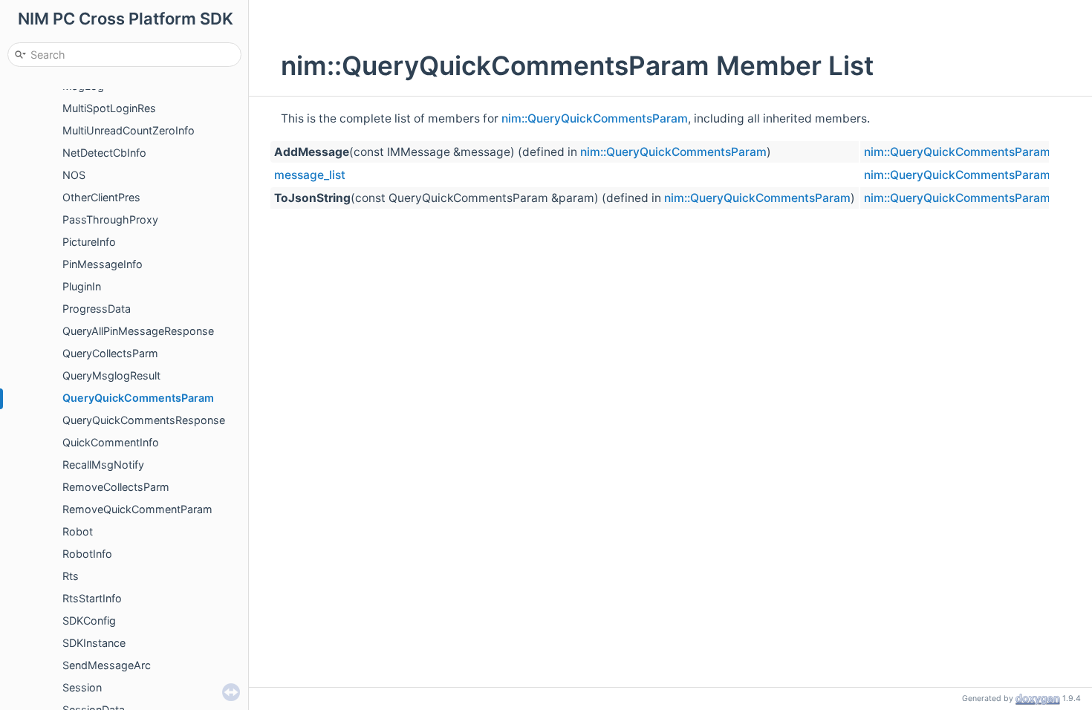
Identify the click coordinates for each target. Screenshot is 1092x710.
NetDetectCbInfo (104, 152)
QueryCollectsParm (110, 353)
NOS (73, 175)
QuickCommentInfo (110, 442)
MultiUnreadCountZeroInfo (128, 130)
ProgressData (96, 308)
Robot (77, 531)
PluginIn (81, 286)
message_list (309, 175)
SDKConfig (89, 620)
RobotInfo (87, 553)
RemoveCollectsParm (115, 487)
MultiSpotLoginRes (109, 108)
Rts (70, 576)
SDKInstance (94, 642)
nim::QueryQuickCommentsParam (594, 118)
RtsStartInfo (92, 598)
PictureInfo (89, 241)
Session (82, 687)
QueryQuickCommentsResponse (143, 420)
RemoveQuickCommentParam (137, 509)
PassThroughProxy (110, 219)
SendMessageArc (106, 665)
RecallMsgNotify (103, 464)
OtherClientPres (101, 197)
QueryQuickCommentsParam (138, 397)
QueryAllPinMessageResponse (138, 331)
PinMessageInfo (102, 264)
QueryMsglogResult (111, 375)
